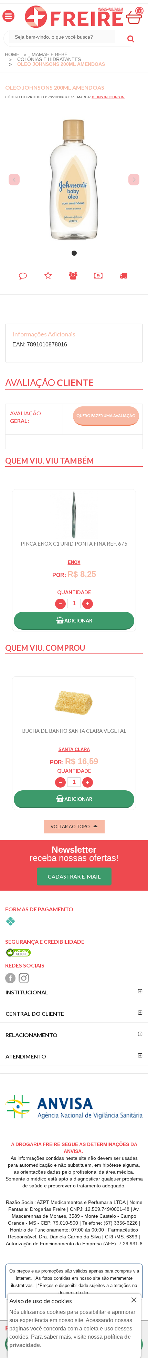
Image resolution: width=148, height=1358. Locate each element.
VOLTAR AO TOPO (70, 826)
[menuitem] (12, 54)
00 (139, 11)
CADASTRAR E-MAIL (74, 876)
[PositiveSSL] (18, 952)
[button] (8, 16)
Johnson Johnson (108, 97)
